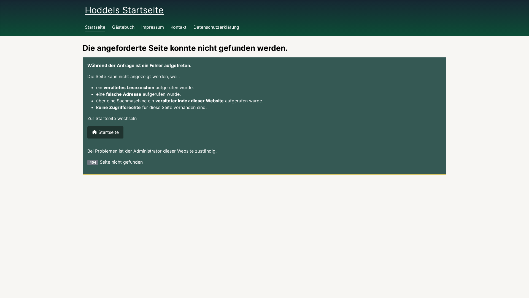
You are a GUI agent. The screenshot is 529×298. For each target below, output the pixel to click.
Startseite (95, 27)
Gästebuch (123, 27)
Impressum (152, 27)
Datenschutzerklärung (216, 27)
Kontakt (179, 27)
